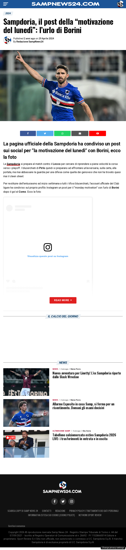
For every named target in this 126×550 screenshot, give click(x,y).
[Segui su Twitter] (63, 501)
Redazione (60, 510)
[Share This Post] (63, 133)
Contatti (46, 510)
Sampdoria (13, 164)
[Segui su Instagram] (71, 501)
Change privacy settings (113, 548)
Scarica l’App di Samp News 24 (23, 510)
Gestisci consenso (16, 526)
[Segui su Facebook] (54, 501)
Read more (61, 300)
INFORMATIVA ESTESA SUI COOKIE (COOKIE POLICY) (51, 515)
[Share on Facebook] (28, 133)
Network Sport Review (90, 515)
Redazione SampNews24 (29, 41)
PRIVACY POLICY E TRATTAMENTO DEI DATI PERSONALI (94, 510)
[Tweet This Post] (45, 133)
